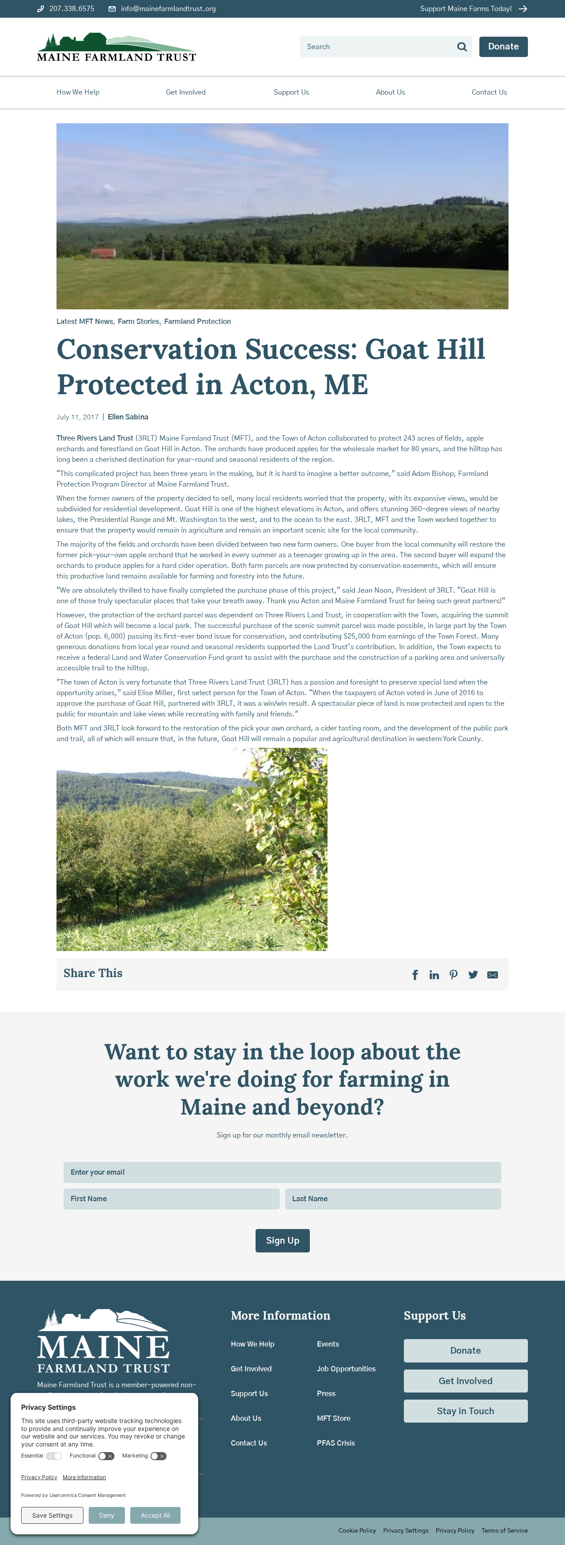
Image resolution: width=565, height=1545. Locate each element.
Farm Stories (138, 321)
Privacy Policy (455, 1531)
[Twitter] (473, 974)
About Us (246, 1418)
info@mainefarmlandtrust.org (168, 8)
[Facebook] (415, 974)
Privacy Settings (406, 1531)
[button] (78, 92)
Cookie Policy (357, 1531)
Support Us (249, 1393)
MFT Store (333, 1418)
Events (328, 1344)
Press (326, 1393)
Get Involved (251, 1369)
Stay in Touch (465, 1411)
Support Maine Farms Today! (466, 8)
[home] (116, 47)
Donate (503, 46)
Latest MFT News (84, 321)
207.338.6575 (71, 8)
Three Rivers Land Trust (94, 438)
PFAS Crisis (336, 1443)
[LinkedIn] (434, 974)
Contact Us (489, 92)
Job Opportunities (346, 1369)
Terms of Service (505, 1531)
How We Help (253, 1344)
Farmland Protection (197, 321)
